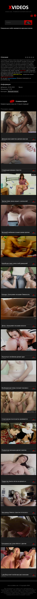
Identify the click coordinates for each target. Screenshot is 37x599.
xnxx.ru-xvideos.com (13, 585)
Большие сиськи (13, 91)
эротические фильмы (7, 77)
